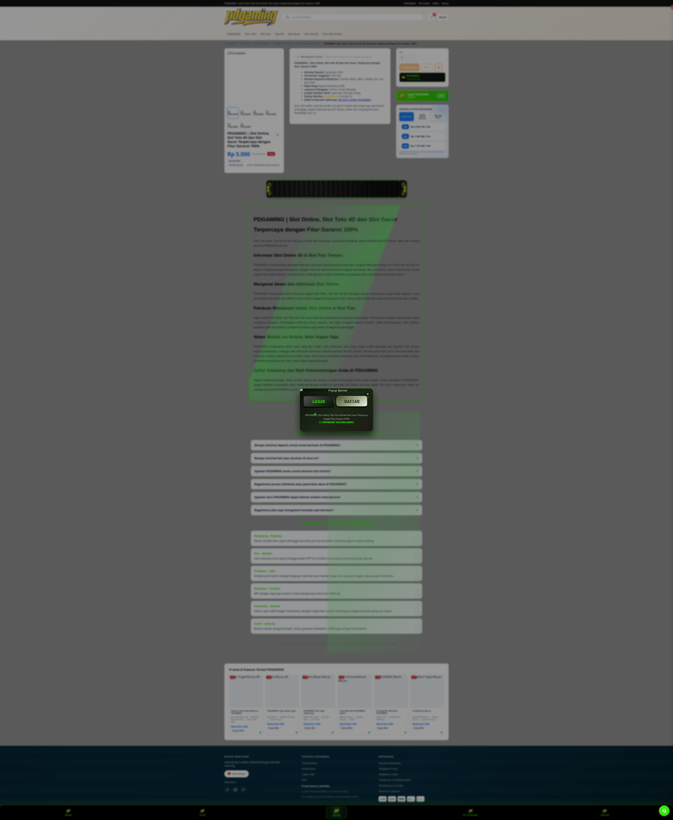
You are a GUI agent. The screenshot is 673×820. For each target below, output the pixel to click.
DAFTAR (352, 401)
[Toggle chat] (664, 810)
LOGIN (318, 401)
